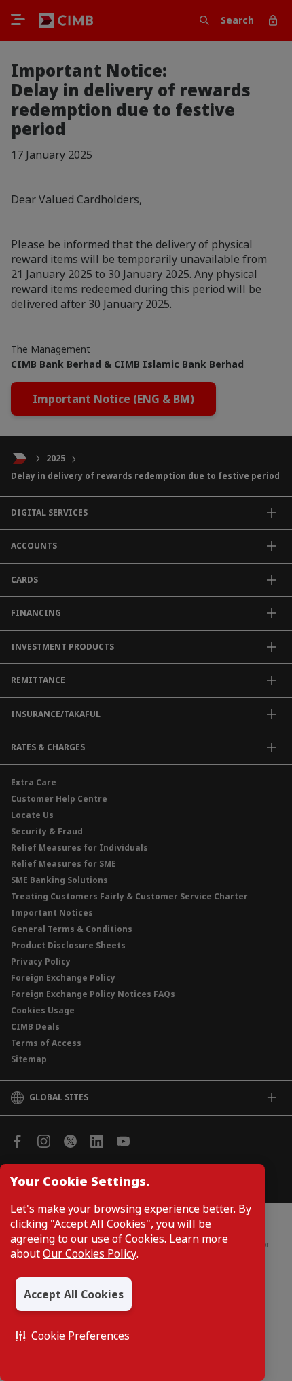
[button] (73, 1335)
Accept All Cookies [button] (74, 1294)
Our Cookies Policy (89, 1253)
